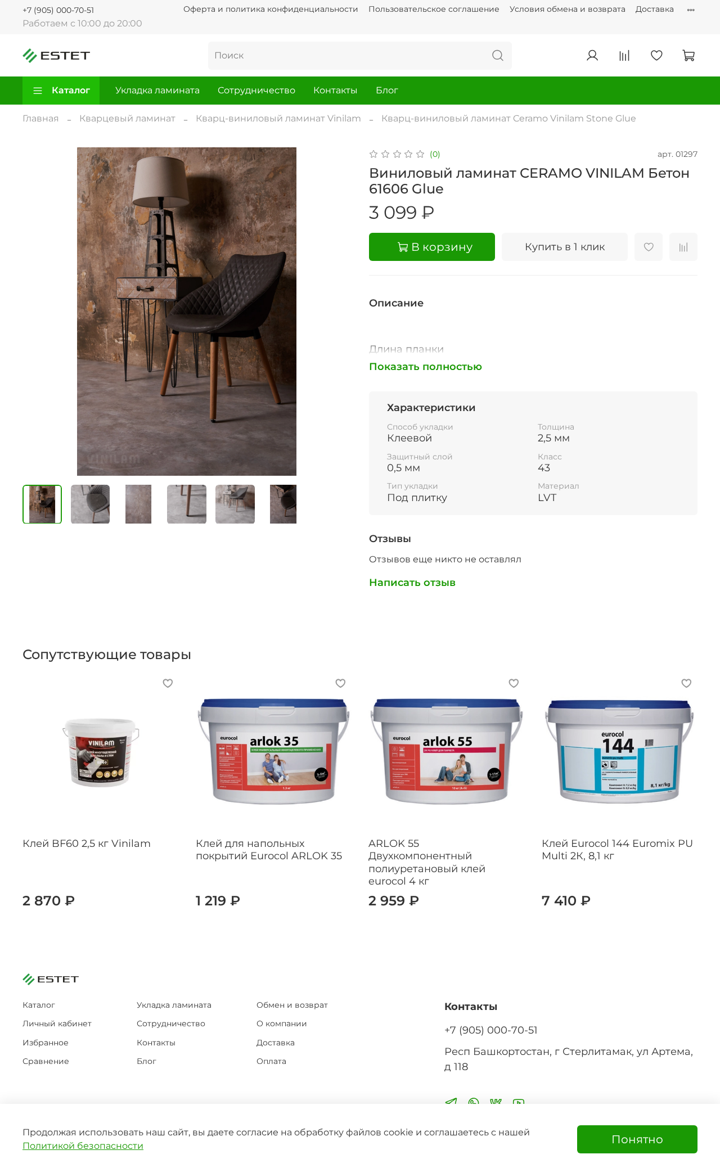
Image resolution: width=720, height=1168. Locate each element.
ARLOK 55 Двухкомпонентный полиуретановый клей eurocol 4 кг (426, 862)
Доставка (655, 9)
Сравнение (45, 1061)
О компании (281, 1023)
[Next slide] (333, 311)
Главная (40, 118)
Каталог (71, 90)
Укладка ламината (157, 90)
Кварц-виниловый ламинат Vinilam (278, 118)
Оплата (271, 1061)
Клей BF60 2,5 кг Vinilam (86, 843)
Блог (387, 90)
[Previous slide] (40, 311)
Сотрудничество (256, 90)
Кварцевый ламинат (127, 118)
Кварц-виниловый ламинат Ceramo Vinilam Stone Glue (508, 118)
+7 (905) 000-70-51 (58, 10)
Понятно (637, 1139)
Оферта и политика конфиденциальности (270, 9)
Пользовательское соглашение (434, 9)
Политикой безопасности (82, 1145)
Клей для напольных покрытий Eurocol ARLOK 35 (269, 850)
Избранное (45, 1043)
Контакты (335, 90)
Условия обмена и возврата (568, 9)
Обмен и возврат (292, 1005)
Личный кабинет (57, 1023)
